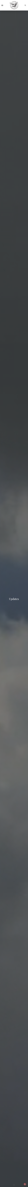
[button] (2, 5)
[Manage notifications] (25, 1184)
